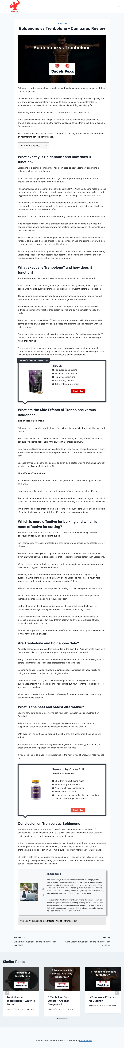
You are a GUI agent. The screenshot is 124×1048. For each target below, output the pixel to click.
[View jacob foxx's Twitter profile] (43, 889)
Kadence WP (85, 1040)
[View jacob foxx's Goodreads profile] (43, 895)
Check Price (78, 391)
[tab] (57, 1018)
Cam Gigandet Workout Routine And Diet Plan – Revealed (87, 941)
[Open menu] (119, 6)
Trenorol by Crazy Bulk (68, 769)
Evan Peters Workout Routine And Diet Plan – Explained (36, 941)
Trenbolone (62, 24)
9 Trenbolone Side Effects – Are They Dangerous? (59, 1001)
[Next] (117, 992)
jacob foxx (54, 873)
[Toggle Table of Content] (44, 146)
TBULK (57, 365)
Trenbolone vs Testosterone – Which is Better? (21, 1001)
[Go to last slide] (7, 992)
